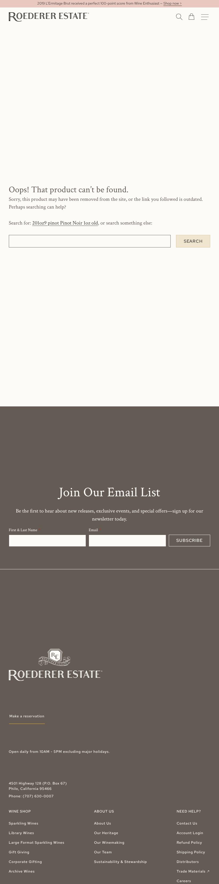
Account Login (190, 833)
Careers (184, 881)
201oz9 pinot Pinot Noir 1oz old (65, 222)
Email (93, 530)
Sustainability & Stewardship (120, 862)
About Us (102, 823)
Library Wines (21, 833)
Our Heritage (106, 833)
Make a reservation (26, 716)
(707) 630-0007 (38, 796)
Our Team (103, 852)
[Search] (179, 16)
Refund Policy (189, 843)
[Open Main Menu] (205, 17)
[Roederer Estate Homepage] (49, 17)
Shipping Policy (191, 852)
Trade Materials (193, 871)
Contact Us (187, 823)
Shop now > (172, 3)
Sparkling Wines (23, 823)
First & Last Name (23, 530)
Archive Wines (22, 871)
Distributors (188, 862)
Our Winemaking (109, 843)
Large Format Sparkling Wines (36, 843)
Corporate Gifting (25, 862)
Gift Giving (19, 852)
